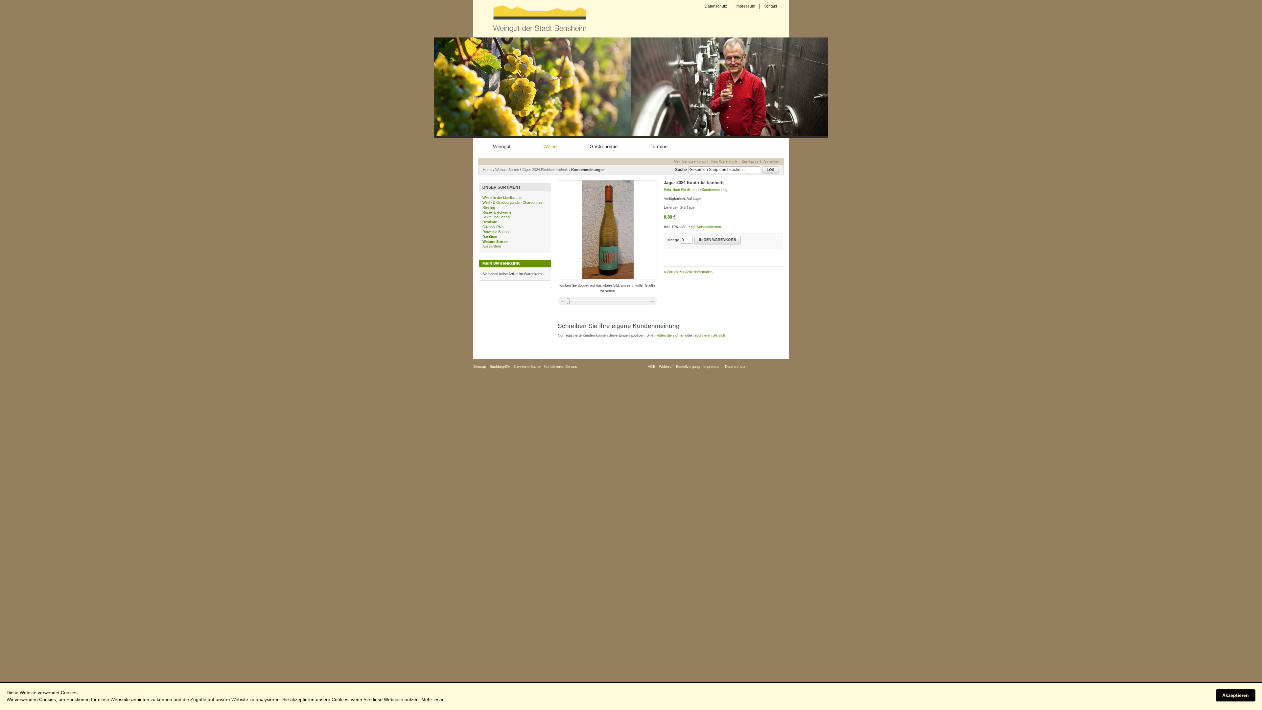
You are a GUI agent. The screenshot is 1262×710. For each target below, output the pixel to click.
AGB (651, 366)
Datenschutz (716, 6)
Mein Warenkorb (724, 161)
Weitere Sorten (507, 170)
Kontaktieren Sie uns (560, 366)
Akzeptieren (1235, 695)
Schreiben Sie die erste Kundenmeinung (695, 190)
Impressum (745, 6)
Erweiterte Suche (527, 366)
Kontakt (770, 6)
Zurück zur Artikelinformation (688, 272)
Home (487, 170)
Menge (673, 240)
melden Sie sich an (669, 335)
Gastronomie (604, 146)
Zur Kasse (750, 161)
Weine (550, 146)
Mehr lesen (433, 699)
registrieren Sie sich (709, 335)
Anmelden (771, 161)
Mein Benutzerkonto (690, 161)
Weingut (501, 146)
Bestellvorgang (688, 366)
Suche (681, 169)
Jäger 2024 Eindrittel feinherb (545, 170)
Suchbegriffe (500, 366)
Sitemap (479, 366)
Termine (658, 146)
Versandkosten (709, 227)
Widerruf (665, 366)
